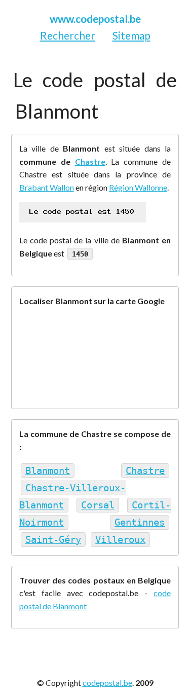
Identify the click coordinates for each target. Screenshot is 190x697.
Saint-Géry (53, 539)
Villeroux (120, 539)
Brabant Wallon (46, 187)
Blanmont (47, 470)
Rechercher (67, 35)
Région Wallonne (138, 187)
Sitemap (131, 35)
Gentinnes (140, 522)
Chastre (90, 161)
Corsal (98, 505)
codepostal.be (107, 682)
